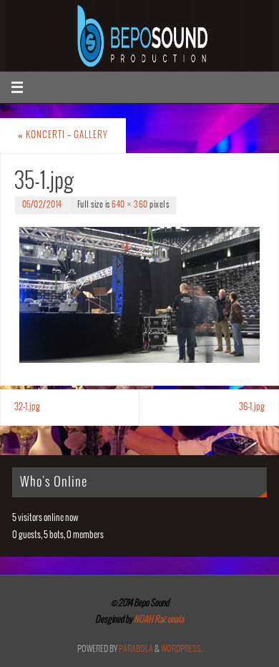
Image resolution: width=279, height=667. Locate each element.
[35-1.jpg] (139, 294)
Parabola (136, 649)
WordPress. (181, 649)
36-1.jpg (252, 407)
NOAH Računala (158, 620)
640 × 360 (130, 205)
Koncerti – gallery (63, 135)
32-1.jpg (27, 407)
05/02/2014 (42, 205)
